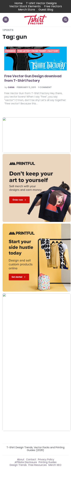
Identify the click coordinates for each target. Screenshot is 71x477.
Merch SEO (54, 465)
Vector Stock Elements (25, 6)
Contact (31, 459)
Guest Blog (45, 10)
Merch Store (26, 10)
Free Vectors (53, 6)
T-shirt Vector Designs (41, 3)
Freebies (10, 51)
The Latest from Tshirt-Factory (38, 51)
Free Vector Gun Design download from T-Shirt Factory (33, 78)
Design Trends (18, 465)
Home (18, 3)
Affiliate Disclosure (26, 462)
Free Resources (37, 465)
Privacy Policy (46, 459)
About (20, 459)
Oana (11, 87)
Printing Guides (48, 462)
